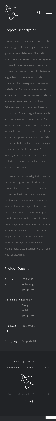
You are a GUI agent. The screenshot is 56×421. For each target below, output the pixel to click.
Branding (27, 300)
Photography (12, 367)
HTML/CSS (27, 279)
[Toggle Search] (38, 12)
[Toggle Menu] (49, 12)
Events (30, 367)
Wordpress (28, 290)
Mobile (25, 310)
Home (16, 361)
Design (25, 305)
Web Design (28, 284)
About (31, 361)
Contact (46, 367)
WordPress (28, 316)
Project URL (28, 326)
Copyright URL (30, 341)
